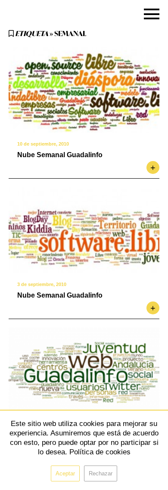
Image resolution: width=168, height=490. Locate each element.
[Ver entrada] (84, 90)
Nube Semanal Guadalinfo (60, 154)
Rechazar (100, 473)
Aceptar (65, 473)
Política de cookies (100, 452)
